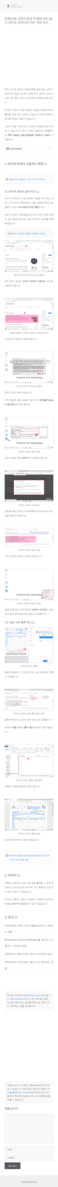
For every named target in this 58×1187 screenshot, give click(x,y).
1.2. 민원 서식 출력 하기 (18, 622)
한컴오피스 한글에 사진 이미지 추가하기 (27, 179)
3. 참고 (9, 917)
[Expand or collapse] (50, 149)
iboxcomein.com (32, 995)
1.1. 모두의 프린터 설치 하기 (20, 191)
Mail (38, 1085)
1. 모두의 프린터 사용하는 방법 (24, 164)
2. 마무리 (10, 875)
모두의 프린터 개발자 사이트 (31, 233)
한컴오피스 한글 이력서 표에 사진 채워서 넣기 (29, 953)
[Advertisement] (29, 53)
